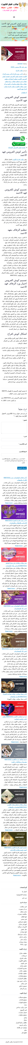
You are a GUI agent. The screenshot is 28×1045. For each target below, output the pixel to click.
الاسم (25, 436)
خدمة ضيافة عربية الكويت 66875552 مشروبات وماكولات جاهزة (16, 761)
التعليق (25, 420)
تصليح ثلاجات (23, 1000)
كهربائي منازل (23, 924)
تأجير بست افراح (18, 74)
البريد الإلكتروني (23, 444)
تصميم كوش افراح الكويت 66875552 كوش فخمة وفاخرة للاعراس (15, 849)
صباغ (25, 1020)
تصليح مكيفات (23, 1015)
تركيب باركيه (23, 937)
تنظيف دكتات (23, 971)
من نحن (24, 898)
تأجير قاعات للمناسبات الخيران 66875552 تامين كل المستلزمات (14, 650)
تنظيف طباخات (22, 973)
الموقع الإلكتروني (23, 451)
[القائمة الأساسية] (14, 17)
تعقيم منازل (23, 966)
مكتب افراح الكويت (18, 159)
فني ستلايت (23, 906)
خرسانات (24, 956)
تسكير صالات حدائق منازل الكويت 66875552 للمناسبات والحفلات (17, 806)
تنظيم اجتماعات (12, 79)
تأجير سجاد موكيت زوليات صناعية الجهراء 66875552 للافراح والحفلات (15, 695)
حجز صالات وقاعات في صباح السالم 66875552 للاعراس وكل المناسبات (16, 564)
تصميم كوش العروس (16, 76)
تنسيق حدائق (23, 986)
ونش (25, 1017)
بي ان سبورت (23, 909)
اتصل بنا (24, 891)
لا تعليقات (24, 92)
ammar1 (20, 63)
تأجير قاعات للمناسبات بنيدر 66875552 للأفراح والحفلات (15, 479)
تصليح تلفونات (23, 1002)
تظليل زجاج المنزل (21, 1022)
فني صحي (24, 919)
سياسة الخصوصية (21, 894)
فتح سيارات (23, 932)
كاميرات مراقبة (22, 927)
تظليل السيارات (22, 978)
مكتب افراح (19, 70)
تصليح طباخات (23, 976)
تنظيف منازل (23, 953)
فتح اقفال (24, 917)
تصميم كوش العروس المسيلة (17, 147)
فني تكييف (24, 963)
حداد (25, 1005)
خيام (25, 1030)
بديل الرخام (23, 988)
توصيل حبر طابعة (22, 1027)
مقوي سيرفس (22, 922)
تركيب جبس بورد (22, 981)
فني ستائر (24, 983)
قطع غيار (24, 1032)
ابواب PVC (23, 944)
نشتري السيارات (22, 968)
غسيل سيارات (23, 1012)
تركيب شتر (23, 939)
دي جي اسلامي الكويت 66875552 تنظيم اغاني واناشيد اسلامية (15, 718)
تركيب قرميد (23, 1025)
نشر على (19, 67)
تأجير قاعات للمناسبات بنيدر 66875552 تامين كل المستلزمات (15, 607)
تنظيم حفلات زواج (14, 81)
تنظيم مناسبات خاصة (13, 84)
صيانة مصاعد (23, 942)
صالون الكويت (23, 961)
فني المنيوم (23, 1010)
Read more (9, 503)
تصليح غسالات (23, 997)
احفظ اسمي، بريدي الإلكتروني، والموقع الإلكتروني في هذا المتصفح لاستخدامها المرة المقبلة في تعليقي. (13, 460)
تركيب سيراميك (22, 934)
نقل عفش (24, 929)
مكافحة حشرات (22, 914)
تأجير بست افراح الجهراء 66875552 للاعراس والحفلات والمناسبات (16, 522)
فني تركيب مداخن (21, 1007)
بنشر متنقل (23, 911)
